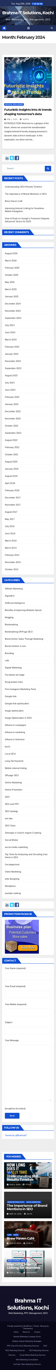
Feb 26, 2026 (15, 1243)
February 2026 (12, 268)
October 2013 (11, 569)
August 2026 (11, 253)
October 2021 (11, 454)
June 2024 (10, 332)
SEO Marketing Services (15, 1350)
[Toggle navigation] (29, 28)
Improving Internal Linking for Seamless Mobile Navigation (23, 1267)
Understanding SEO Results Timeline (23, 187)
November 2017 (13, 505)
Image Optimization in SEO (18, 718)
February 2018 (12, 490)
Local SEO (10, 754)
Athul (28, 1184)
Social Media (11, 840)
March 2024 (11, 339)
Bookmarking (11, 624)
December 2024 (13, 304)
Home (16, 1332)
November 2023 (13, 361)
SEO (7, 797)
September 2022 (13, 433)
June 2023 (10, 390)
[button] (52, 28)
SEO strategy (11, 811)
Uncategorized (12, 864)
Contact (37, 1332)
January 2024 (11, 354)
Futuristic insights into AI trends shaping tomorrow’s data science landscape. (28, 114)
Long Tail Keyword (14, 761)
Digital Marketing (13, 668)
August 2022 (11, 440)
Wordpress (10, 886)
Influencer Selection (15, 739)
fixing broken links (14, 682)
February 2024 (12, 347)
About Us (26, 1332)
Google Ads (10, 696)
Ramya (29, 1243)
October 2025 (11, 275)
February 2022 (12, 447)
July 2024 (10, 325)
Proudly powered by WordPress (20, 1326)
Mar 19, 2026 (15, 1214)
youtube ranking (13, 893)
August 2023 (11, 375)
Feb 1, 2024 (12, 119)
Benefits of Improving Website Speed (23, 610)
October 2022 (11, 426)
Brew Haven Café (13, 201)
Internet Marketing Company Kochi (27, 1337)
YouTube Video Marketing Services (27, 1364)
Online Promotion (13, 790)
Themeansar (28, 1328)
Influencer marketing (15, 732)
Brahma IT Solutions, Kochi (28, 12)
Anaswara (31, 1273)
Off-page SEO (12, 775)
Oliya (29, 1214)
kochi (7, 746)
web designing (12, 879)
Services (11, 1355)
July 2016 (10, 526)
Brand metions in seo (15, 646)
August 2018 (11, 476)
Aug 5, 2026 (14, 1184)
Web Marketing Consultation (27, 1360)
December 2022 (13, 411)
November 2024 (13, 311)
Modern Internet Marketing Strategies (27, 1341)
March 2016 (11, 541)
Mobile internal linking (16, 768)
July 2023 (10, 383)
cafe (7, 660)
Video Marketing (13, 872)
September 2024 (13, 318)
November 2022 (13, 418)
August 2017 (11, 512)
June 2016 (10, 533)
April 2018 (10, 483)
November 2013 (13, 562)
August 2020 (11, 462)
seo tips (9, 818)
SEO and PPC (12, 804)
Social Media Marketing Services (33, 1355)
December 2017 (13, 497)
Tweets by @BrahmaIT (16, 1135)
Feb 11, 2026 (15, 1273)
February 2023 (12, 397)
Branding (9, 653)
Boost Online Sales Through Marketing (24, 639)
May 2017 (10, 519)
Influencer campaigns (15, 725)
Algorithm (9, 596)
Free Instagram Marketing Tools (20, 689)
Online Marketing (13, 782)
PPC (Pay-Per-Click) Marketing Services (23, 1346)
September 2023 (13, 368)
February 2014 (12, 555)
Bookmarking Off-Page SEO (19, 632)
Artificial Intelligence (14, 104)
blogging (9, 617)
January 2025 (11, 296)
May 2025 (10, 282)
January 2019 (11, 469)
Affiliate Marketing (14, 589)
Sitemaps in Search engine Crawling (23, 833)
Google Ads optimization (17, 703)
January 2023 (11, 404)
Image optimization (14, 711)
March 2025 (11, 289)
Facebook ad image (14, 675)
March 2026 (11, 260)
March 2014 (11, 548)
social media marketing (16, 847)
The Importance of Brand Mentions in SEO (26, 194)
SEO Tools (10, 825)
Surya (25, 119)
